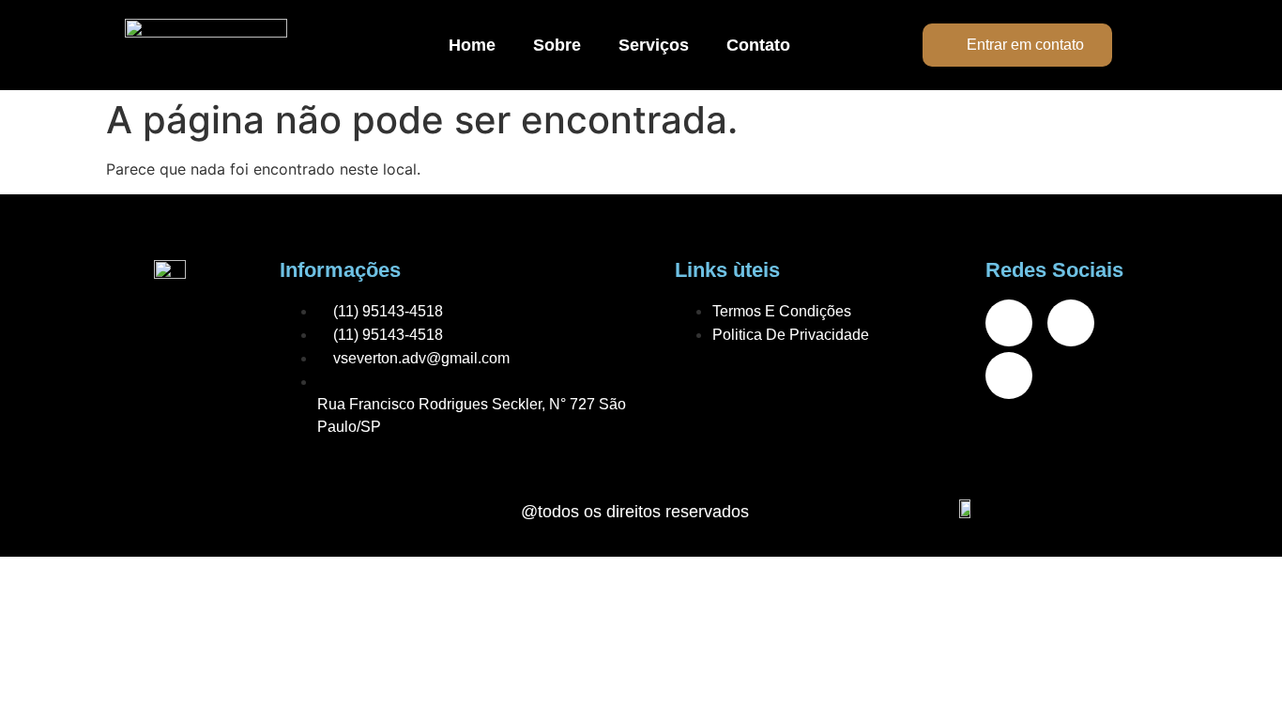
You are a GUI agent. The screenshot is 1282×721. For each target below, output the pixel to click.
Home (472, 45)
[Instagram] (1070, 322)
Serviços (653, 45)
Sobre (557, 45)
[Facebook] (1008, 322)
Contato (758, 45)
